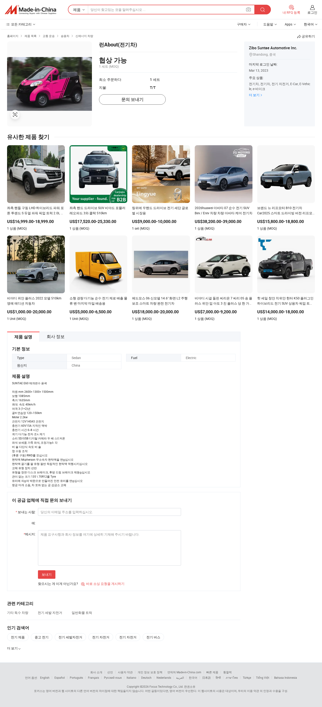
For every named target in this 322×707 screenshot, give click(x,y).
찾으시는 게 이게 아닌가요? (58, 583)
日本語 (206, 677)
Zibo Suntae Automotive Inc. (273, 47)
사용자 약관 (125, 672)
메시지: (30, 534)
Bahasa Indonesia (285, 677)
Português (76, 677)
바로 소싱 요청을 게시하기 (102, 583)
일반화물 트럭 (82, 612)
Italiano (131, 677)
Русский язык (113, 677)
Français (93, 677)
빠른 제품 (212, 672)
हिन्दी (218, 677)
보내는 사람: (26, 512)
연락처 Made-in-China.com (184, 672)
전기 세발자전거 (70, 637)
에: (34, 523)
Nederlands (164, 677)
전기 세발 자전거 (50, 612)
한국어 (193, 677)
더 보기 (254, 95)
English (45, 677)
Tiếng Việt (262, 677)
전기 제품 (18, 637)
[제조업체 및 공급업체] (30, 10)
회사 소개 (96, 672)
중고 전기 (42, 637)
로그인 (312, 12)
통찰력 (227, 672)
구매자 (242, 24)
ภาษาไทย (232, 677)
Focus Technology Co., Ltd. (166, 686)
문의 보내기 (132, 99)
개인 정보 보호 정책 (150, 672)
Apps (288, 24)
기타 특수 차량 (17, 612)
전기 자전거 (100, 637)
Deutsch (146, 677)
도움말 (268, 24)
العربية (180, 677)
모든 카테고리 (21, 24)
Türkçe (247, 677)
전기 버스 (153, 637)
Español (59, 677)
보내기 (47, 574)
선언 (110, 672)
